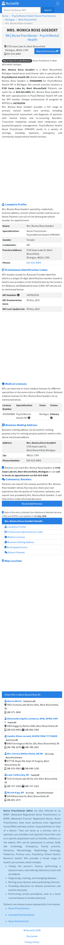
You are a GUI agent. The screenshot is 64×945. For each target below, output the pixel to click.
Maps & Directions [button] (46, 51)
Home (5, 15)
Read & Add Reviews (32, 503)
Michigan (10, 19)
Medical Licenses (16, 537)
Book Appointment (16, 547)
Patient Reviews (16, 552)
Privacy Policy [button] (32, 942)
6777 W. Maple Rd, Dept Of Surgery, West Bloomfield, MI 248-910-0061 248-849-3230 (29, 761)
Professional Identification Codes (25, 531)
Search (47, 10)
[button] (18, 295)
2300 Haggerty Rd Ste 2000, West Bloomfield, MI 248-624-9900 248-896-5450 (32, 724)
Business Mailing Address (20, 542)
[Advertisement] (32, 170)
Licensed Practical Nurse (21, 914)
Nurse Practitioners (18, 908)
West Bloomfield (27, 19)
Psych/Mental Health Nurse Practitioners (34, 15)
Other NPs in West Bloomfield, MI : (23, 694)
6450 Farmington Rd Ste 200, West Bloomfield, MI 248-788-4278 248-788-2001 (32, 741)
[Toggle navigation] (57, 3)
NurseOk (12, 3)
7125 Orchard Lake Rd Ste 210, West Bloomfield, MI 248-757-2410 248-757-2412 (31, 780)
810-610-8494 (34, 262)
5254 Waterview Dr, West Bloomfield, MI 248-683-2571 (29, 796)
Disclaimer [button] (32, 936)
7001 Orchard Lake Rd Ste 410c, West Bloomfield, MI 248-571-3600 (32, 706)
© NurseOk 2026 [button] (32, 930)
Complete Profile (16, 526)
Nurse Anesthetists (18, 921)
